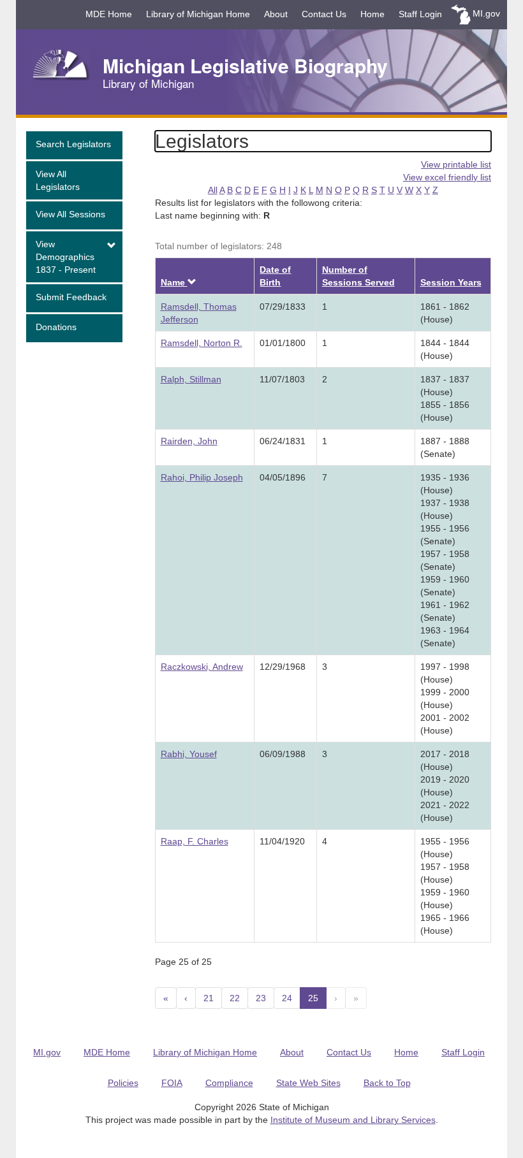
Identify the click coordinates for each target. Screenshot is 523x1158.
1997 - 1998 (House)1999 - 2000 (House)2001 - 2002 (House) (444, 698)
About (276, 14)
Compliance (229, 1083)
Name (178, 282)
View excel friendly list (447, 177)
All (212, 190)
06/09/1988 (283, 754)
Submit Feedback (71, 297)
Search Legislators (73, 144)
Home (372, 14)
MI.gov (486, 13)
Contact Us (324, 14)
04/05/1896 (283, 477)
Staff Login (420, 14)
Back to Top (387, 1083)
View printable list (456, 164)
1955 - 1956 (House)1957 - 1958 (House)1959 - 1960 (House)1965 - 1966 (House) (444, 886)
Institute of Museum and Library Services (353, 1120)
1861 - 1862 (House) (444, 312)
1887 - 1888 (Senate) (444, 447)
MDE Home (108, 14)
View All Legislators (58, 180)
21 (208, 998)
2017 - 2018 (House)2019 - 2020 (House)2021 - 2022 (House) (444, 786)
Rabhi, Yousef (189, 754)
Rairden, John (189, 441)
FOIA (171, 1083)
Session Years (451, 282)
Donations (56, 327)
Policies (123, 1083)
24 (287, 998)
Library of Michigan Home (198, 14)
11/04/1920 (282, 841)
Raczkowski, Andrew (202, 667)
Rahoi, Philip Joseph (202, 477)
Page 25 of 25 (183, 962)
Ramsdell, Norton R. (201, 343)
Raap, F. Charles (194, 841)
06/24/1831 (283, 441)
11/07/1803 (282, 379)
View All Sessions (70, 214)
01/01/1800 (283, 343)
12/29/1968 (283, 667)
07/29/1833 (283, 306)
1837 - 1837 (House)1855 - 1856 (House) (444, 398)
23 (261, 998)
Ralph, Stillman (191, 379)
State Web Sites (308, 1083)
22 (235, 998)
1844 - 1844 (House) (444, 349)
